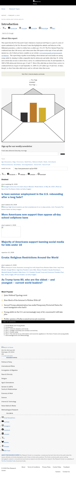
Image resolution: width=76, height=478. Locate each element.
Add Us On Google (7, 33)
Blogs (14, 162)
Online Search (52, 162)
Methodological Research (9, 410)
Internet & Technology (8, 401)
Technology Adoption (27, 164)
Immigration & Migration (9, 370)
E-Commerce (20, 162)
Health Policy (28, 162)
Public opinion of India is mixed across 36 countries (24, 319)
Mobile (45, 162)
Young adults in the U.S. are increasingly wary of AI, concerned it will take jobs (33, 313)
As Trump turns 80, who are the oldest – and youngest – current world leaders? (28, 281)
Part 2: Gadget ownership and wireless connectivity (21, 330)
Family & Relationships (9, 389)
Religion (4, 378)
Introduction (9, 327)
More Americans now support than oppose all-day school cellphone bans (31, 216)
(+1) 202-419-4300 (7, 356)
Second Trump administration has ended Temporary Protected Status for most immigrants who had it (33, 306)
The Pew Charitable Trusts (8, 461)
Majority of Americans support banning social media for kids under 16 (32, 243)
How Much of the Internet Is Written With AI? (22, 300)
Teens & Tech (37, 164)
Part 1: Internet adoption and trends (16, 329)
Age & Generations (6, 162)
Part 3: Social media (11, 332)
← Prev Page (33, 80)
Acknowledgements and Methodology (17, 335)
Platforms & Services (7, 164)
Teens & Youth (46, 164)
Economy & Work (7, 393)
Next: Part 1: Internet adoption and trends (33, 74)
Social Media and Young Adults (12, 19)
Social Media (17, 164)
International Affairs (8, 366)
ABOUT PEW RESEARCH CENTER (10, 455)
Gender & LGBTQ (7, 387)
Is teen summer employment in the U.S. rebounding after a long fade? (32, 195)
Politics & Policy (6, 362)
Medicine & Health (37, 162)
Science (4, 397)
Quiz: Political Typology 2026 (15, 295)
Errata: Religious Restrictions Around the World (29, 257)
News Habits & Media (8, 406)
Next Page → (33, 85)
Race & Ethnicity (6, 374)
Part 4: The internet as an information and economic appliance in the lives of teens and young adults (37, 334)
